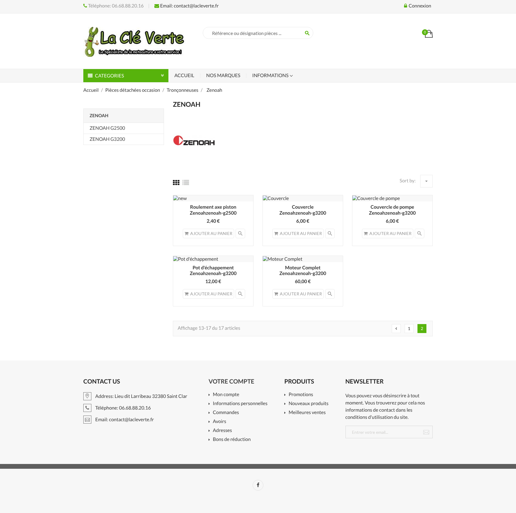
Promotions (301, 394)
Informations (270, 75)
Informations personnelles (240, 403)
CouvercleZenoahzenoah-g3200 (303, 210)
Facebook (258, 485)
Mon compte (226, 394)
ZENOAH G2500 (107, 128)
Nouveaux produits (308, 403)
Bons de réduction (232, 439)
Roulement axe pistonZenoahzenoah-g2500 (213, 210)
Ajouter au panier (211, 233)
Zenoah (99, 115)
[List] (185, 182)
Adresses (222, 430)
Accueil (184, 75)
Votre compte (231, 381)
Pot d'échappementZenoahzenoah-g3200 (213, 271)
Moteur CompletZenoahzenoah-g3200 (303, 271)
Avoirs (219, 421)
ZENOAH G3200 (107, 139)
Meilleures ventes (307, 412)
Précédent (396, 328)
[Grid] (176, 182)
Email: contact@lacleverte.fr (189, 6)
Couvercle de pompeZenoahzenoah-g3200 (392, 210)
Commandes (226, 412)
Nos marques (223, 75)
